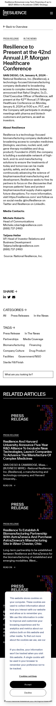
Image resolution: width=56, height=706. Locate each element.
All (4, 315)
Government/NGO (29, 356)
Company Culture (13, 350)
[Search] (48, 374)
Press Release (11, 38)
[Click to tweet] (9, 297)
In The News (30, 38)
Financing (35, 344)
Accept (28, 684)
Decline (28, 692)
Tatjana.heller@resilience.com (21, 245)
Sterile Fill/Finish (13, 362)
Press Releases (20, 315)
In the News (41, 315)
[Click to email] (13, 297)
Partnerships (10, 339)
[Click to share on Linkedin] (4, 297)
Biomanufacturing (14, 344)
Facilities (8, 356)
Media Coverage (33, 339)
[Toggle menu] (51, 13)
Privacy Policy (17, 643)
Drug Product (37, 350)
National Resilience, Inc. (18, 78)
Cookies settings (28, 676)
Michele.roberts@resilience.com (22, 224)
